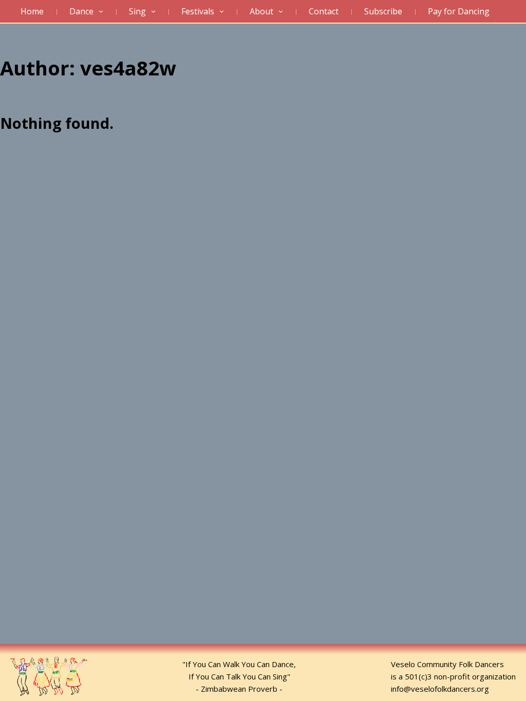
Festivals (197, 11)
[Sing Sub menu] (156, 11)
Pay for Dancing (459, 11)
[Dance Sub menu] (103, 11)
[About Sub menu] (283, 11)
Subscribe (383, 11)
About (261, 11)
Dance (81, 11)
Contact (324, 11)
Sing (137, 11)
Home (32, 11)
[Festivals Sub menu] (224, 11)
